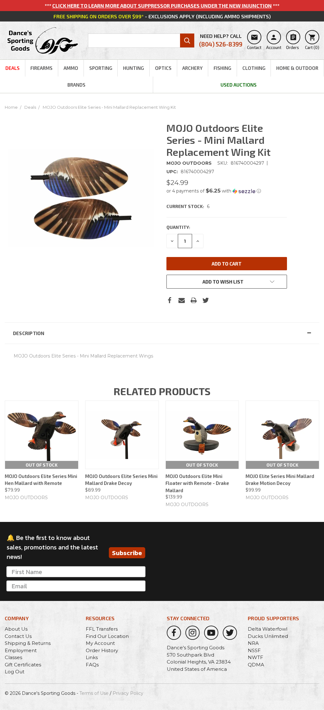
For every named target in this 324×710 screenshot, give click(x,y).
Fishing (222, 68)
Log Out (14, 672)
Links (92, 657)
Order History (102, 650)
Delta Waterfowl (267, 629)
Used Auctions (239, 85)
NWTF (255, 657)
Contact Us (18, 636)
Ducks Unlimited (268, 636)
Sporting (100, 68)
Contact (254, 42)
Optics (163, 68)
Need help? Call (220, 40)
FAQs (92, 665)
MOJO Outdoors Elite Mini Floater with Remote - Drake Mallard (197, 483)
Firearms (41, 68)
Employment (21, 650)
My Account (100, 643)
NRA (253, 643)
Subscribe (127, 553)
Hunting (133, 68)
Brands (76, 85)
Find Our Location (107, 636)
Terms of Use (94, 693)
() (312, 42)
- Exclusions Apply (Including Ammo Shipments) (162, 16)
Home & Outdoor (297, 68)
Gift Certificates (23, 665)
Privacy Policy (128, 693)
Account (273, 42)
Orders (292, 42)
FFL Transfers (102, 629)
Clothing (253, 68)
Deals (12, 68)
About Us (16, 629)
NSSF (254, 650)
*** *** (162, 6)
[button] (226, 191)
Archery (192, 68)
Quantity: (178, 227)
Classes (13, 657)
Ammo (71, 68)
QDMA (256, 665)
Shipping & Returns (28, 643)
